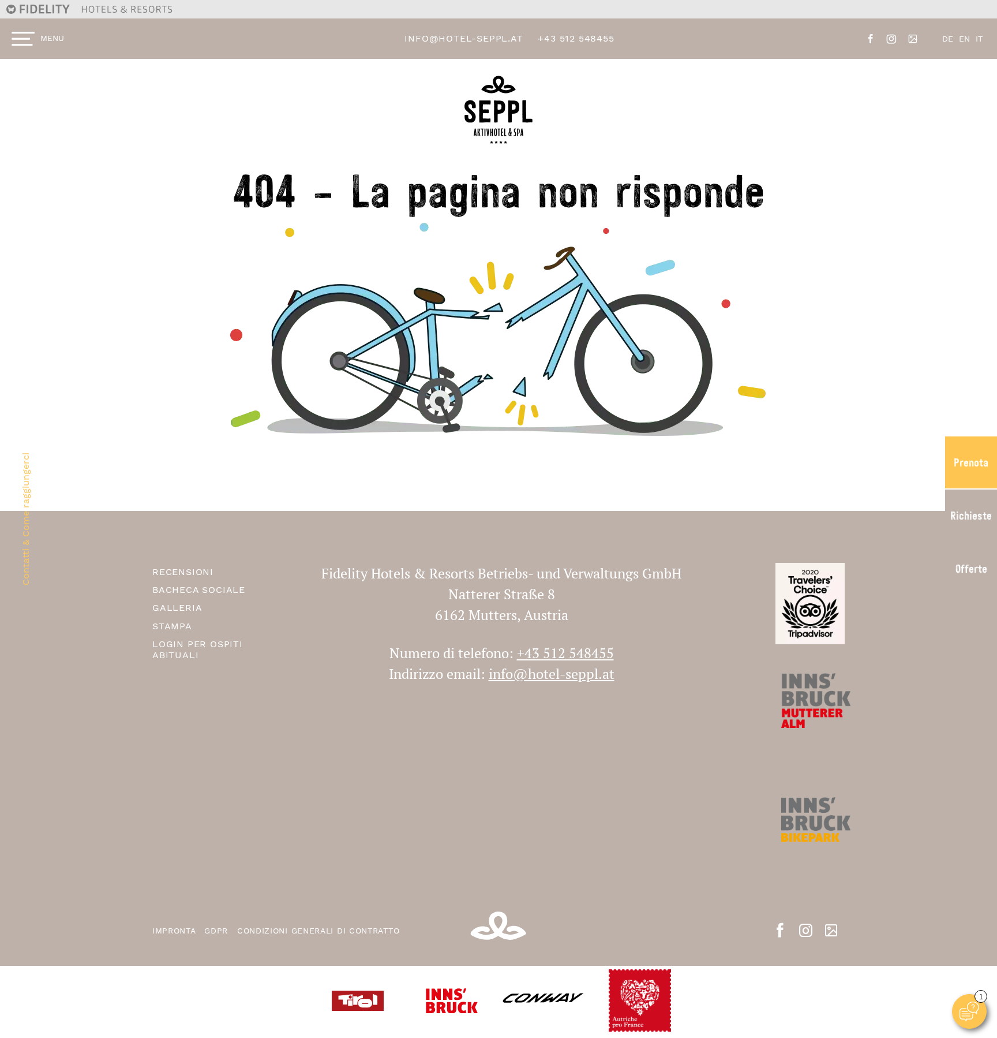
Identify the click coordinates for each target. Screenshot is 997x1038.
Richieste (971, 515)
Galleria (177, 607)
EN (964, 38)
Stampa (172, 626)
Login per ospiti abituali (197, 649)
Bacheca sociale (198, 589)
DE (947, 38)
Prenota (971, 462)
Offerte (971, 569)
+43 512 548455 (576, 38)
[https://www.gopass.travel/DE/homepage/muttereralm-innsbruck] (810, 836)
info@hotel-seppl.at (463, 38)
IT (979, 38)
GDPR (217, 930)
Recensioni (182, 571)
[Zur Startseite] (498, 329)
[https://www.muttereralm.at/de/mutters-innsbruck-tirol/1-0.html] (810, 717)
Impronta (175, 930)
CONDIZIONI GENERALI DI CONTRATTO (318, 930)
